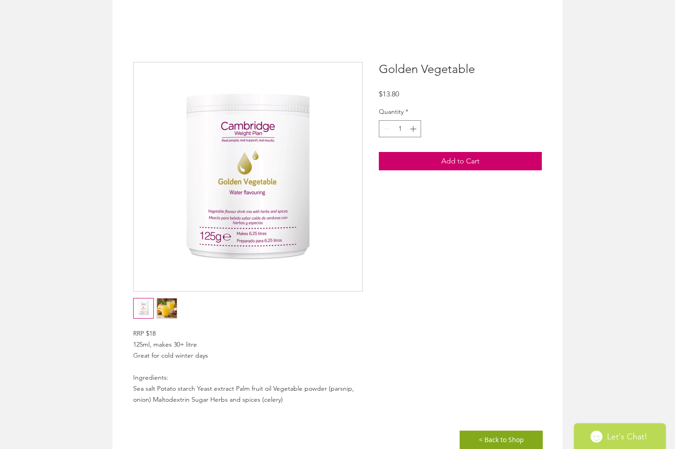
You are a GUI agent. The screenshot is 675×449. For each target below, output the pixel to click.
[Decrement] (386, 129)
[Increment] (414, 129)
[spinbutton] (400, 129)
